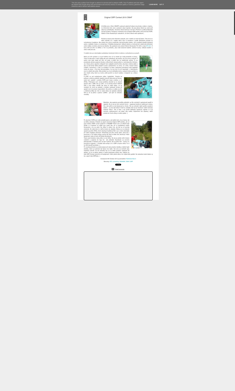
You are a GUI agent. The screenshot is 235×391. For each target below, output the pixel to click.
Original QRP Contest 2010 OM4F (118, 17)
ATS (111, 161)
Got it (161, 4)
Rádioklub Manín (131, 159)
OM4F (127, 161)
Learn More (153, 4)
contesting (116, 161)
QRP (131, 161)
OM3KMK (122, 161)
